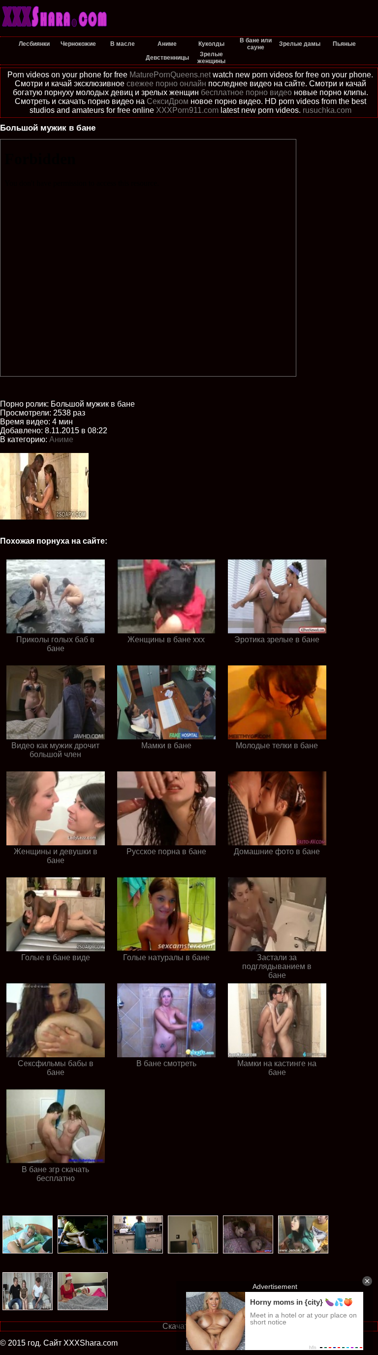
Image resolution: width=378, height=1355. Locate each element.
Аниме (61, 439)
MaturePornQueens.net (170, 74)
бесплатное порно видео (246, 92)
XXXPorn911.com (187, 110)
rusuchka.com (327, 110)
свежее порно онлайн (166, 83)
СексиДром (168, 101)
